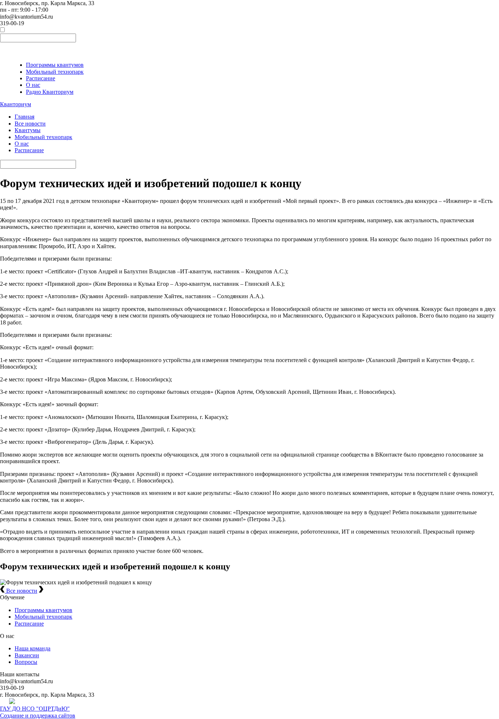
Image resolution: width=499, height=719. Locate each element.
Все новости (30, 123)
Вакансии (27, 655)
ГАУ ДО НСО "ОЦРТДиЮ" (35, 708)
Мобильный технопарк (55, 72)
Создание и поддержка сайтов (37, 715)
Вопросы (26, 662)
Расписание (40, 78)
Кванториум (15, 104)
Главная (24, 117)
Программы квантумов (55, 65)
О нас (33, 85)
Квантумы (28, 130)
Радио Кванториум (49, 92)
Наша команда (32, 648)
